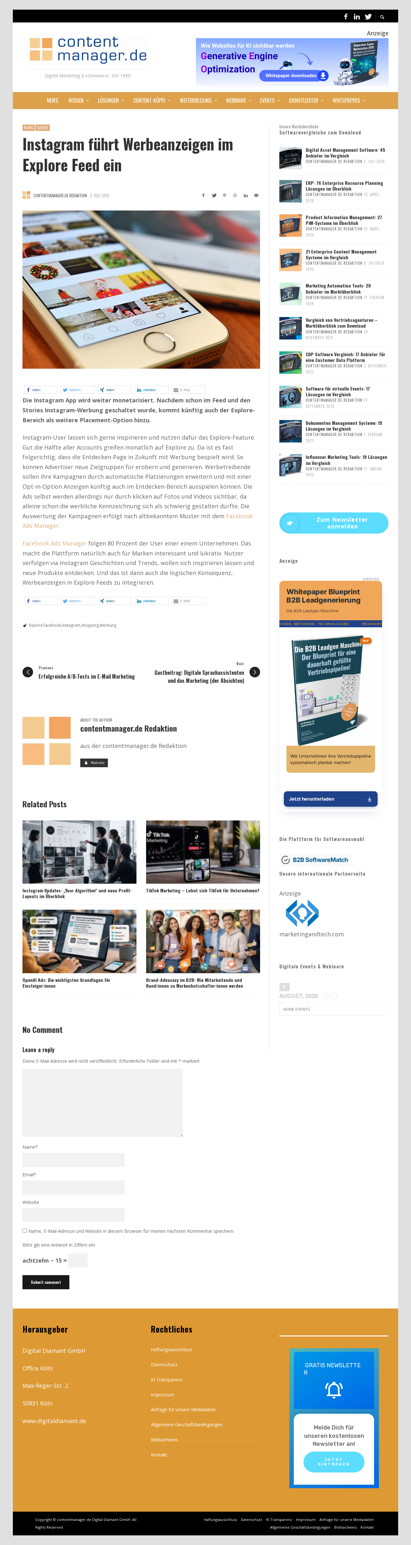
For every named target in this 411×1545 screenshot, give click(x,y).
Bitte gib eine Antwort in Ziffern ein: (59, 1245)
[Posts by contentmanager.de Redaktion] (26, 195)
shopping (90, 625)
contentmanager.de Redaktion (60, 195)
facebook (52, 625)
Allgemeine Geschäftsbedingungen (187, 1424)
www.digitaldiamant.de (54, 1421)
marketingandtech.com (311, 934)
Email (29, 1175)
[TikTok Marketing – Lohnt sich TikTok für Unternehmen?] (192, 852)
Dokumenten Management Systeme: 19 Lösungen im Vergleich (344, 425)
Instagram (71, 625)
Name (30, 1147)
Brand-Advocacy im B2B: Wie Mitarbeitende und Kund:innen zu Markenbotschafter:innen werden (194, 982)
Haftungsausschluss (171, 1349)
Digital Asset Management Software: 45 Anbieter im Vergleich (345, 152)
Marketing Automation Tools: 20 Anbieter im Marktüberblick (338, 288)
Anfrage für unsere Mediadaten (183, 1409)
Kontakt (159, 1455)
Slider (42, 127)
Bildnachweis (164, 1440)
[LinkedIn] (357, 16)
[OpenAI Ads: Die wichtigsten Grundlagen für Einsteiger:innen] (69, 941)
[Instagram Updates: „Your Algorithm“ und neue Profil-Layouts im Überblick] (69, 852)
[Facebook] (346, 16)
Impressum (162, 1395)
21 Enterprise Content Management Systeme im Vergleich (341, 254)
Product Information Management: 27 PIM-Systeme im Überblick (344, 220)
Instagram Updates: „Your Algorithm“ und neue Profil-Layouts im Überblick (77, 893)
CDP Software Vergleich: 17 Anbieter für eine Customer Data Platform (345, 357)
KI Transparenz (166, 1380)
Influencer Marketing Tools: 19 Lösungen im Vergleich (346, 459)
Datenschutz (164, 1364)
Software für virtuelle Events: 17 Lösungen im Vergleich (338, 391)
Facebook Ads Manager (54, 543)
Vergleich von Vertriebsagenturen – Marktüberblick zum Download (342, 322)
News (28, 127)
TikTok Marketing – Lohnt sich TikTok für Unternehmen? (202, 890)
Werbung (108, 625)
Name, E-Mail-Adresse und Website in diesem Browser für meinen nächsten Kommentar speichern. (131, 1231)
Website (30, 1202)
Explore (36, 625)
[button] (41, 390)
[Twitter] (367, 16)
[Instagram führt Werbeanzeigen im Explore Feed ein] (141, 289)
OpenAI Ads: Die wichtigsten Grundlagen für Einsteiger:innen (66, 982)
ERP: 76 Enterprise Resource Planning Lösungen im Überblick (344, 185)
